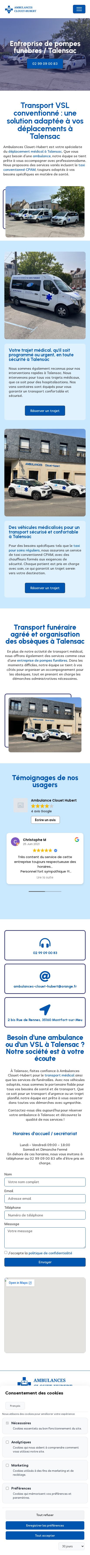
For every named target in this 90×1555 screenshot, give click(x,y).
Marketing (19, 1465)
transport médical (59, 1075)
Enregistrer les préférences (45, 1525)
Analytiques (21, 1442)
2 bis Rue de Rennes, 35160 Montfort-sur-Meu (45, 1020)
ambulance (42, 156)
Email (8, 1191)
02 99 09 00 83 (45, 953)
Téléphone (12, 1207)
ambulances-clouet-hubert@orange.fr (45, 986)
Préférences (21, 1488)
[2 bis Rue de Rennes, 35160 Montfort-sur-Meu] (45, 1009)
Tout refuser (45, 1515)
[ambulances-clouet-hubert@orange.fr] (45, 976)
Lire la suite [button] (45, 878)
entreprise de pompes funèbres (42, 660)
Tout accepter (45, 1535)
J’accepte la (40, 1253)
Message (11, 1224)
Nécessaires (21, 1423)
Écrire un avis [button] (45, 820)
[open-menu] (79, 9)
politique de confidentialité (50, 1253)
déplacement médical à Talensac (34, 151)
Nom (8, 1174)
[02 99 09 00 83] (45, 942)
